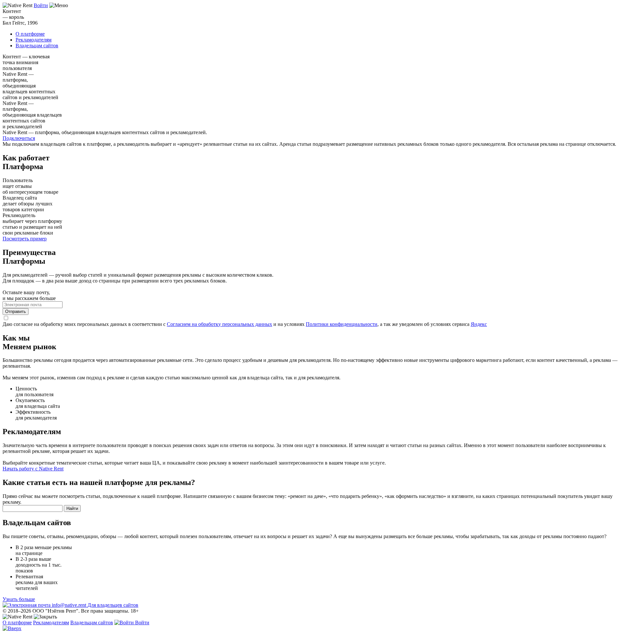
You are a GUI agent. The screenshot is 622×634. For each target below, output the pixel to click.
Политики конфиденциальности (341, 324)
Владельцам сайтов (37, 45)
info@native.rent (69, 605)
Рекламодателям (34, 39)
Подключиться (19, 138)
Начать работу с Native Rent (33, 468)
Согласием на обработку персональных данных (219, 324)
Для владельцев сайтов (112, 605)
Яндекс (479, 324)
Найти (72, 508)
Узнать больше (19, 599)
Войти (41, 5)
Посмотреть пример (25, 238)
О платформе (30, 34)
